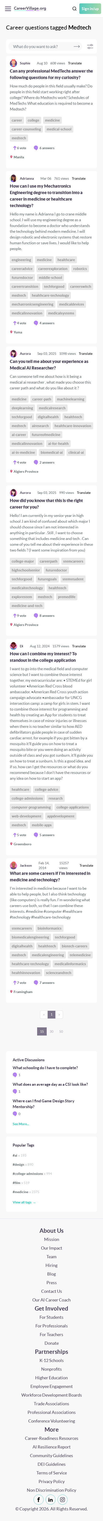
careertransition (25, 286)
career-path (41, 399)
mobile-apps (42, 825)
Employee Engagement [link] (51, 1386)
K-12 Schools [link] (52, 1360)
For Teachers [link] (51, 1334)
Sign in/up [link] (90, 8)
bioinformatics (50, 928)
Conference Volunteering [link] (51, 1420)
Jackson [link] (26, 865)
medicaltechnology (27, 588)
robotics (80, 269)
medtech (19, 138)
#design (23, 1164)
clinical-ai (76, 452)
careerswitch (80, 286)
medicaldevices (71, 304)
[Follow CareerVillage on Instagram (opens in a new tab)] (63, 1500)
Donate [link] (52, 1343)
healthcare (66, 260)
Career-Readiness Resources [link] (51, 1438)
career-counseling (26, 129)
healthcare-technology (50, 295)
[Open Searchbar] (74, 8)
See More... (21, 1124)
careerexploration (53, 269)
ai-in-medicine (23, 452)
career (17, 120)
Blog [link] (51, 1273)
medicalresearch (52, 408)
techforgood (54, 286)
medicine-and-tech (27, 606)
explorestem (22, 597)
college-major (23, 561)
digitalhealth (48, 417)
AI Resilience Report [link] (52, 1446)
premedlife (66, 597)
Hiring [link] (51, 1265)
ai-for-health (58, 444)
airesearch (40, 426)
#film (21, 1183)
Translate (75, 63)
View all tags (22, 1202)
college (33, 120)
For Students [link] (51, 1317)
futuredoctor (22, 278)
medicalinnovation (27, 313)
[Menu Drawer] (9, 9)
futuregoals (47, 579)
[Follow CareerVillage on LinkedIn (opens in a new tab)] (51, 1500)
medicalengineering (48, 955)
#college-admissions (32, 1174)
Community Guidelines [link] (51, 1455)
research (56, 798)
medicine (52, 120)
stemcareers (73, 561)
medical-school (59, 129)
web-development (26, 816)
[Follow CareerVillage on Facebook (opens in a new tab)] (40, 1500)
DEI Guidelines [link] (52, 1464)
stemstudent (73, 579)
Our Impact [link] (51, 1248)
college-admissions (27, 798)
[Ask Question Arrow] (77, 46)
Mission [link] (51, 1239)
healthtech (73, 417)
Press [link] (51, 1282)
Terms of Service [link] (51, 1472)
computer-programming (31, 807)
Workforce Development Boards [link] (51, 1395)
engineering (21, 260)
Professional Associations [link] (52, 1412)
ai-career (19, 435)
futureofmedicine (46, 435)
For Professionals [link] (51, 1325)
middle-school (50, 278)
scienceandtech (58, 973)
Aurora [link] (25, 354)
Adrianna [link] (27, 178)
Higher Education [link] (51, 1377)
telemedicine (80, 955)
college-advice (46, 789)
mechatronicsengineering (32, 304)
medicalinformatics (70, 964)
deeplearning (22, 408)
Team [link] (51, 1256)
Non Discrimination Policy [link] (51, 1490)
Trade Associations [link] (51, 1403)
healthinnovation (26, 973)
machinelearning (70, 399)
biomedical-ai (52, 452)
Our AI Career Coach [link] (51, 1299)
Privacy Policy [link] (52, 1481)
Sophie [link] (25, 63)
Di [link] (21, 646)
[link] (51, 112)
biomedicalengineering (30, 937)
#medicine (26, 1192)
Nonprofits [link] (51, 1369)
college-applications (73, 807)
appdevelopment (60, 816)
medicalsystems (61, 313)
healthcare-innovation (73, 426)
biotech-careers (74, 946)
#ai (19, 1155)
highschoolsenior (26, 570)
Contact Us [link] (51, 1291)
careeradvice (22, 269)
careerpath (48, 561)
